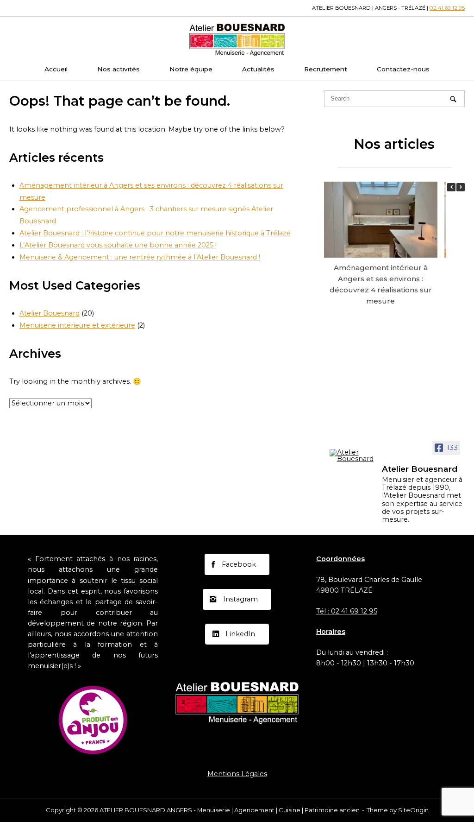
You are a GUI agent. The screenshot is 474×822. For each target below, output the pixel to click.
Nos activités (118, 69)
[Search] (453, 98)
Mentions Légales (237, 774)
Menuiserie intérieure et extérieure (77, 325)
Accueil (56, 69)
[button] (460, 187)
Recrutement (325, 69)
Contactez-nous (403, 69)
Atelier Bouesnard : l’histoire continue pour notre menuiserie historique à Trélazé (155, 233)
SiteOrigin (413, 810)
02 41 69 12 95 (447, 8)
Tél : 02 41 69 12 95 (346, 611)
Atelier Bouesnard (49, 313)
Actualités (258, 69)
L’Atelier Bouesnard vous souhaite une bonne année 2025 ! (118, 245)
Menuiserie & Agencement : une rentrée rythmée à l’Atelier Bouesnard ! (139, 257)
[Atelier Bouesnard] (352, 455)
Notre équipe (190, 69)
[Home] (237, 39)
